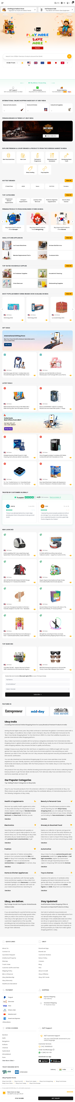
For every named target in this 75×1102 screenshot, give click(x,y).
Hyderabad (6, 1051)
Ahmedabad (6, 1054)
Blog (40, 964)
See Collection (51, 134)
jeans (9, 861)
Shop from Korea (61, 1081)
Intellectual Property (9, 958)
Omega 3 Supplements (9, 201)
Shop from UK (18, 1081)
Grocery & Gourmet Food (51, 825)
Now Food (17, 815)
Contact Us (6, 951)
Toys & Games (47, 873)
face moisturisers (58, 815)
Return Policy (43, 958)
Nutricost (8, 815)
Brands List (42, 951)
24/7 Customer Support (52, 1036)
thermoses (24, 882)
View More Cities (8, 1060)
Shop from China (7, 1083)
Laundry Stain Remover (23, 201)
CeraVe (69, 815)
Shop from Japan (31, 1081)
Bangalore (5, 1041)
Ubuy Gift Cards (44, 977)
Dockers (51, 186)
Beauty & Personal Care (51, 801)
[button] (57, 3)
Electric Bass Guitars (52, 201)
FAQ (40, 968)
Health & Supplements (14, 801)
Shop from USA (6, 1081)
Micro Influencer (7, 974)
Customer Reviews (45, 955)
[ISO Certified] (20, 1072)
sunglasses (21, 863)
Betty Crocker (66, 186)
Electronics (9, 825)
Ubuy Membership (8, 977)
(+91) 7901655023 (46, 1046)
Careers (41, 961)
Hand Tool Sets (66, 201)
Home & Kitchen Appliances (16, 873)
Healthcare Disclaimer (9, 984)
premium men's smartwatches (18, 839)
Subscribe (37, 694)
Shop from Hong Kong (46, 1081)
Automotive (46, 849)
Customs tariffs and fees (10, 968)
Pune (3, 1057)
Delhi (3, 1038)
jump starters (62, 856)
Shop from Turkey (21, 1083)
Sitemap (5, 961)
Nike (29, 856)
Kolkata (5, 1044)
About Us (5, 948)
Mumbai (5, 1035)
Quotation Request (8, 955)
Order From (10, 63)
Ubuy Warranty (7, 980)
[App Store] (44, 1061)
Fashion (8, 849)
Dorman (67, 863)
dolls (50, 887)
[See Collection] (37, 131)
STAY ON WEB (19, 1098)
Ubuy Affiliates (43, 974)
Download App (44, 948)
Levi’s (6, 858)
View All (68, 180)
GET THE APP (56, 1098)
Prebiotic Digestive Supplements (37, 201)
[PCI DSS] (6, 1072)
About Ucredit (43, 971)
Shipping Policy (7, 971)
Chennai (5, 1048)
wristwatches (9, 863)
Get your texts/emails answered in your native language (57, 1039)
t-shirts (33, 858)
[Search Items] (69, 56)
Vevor (23, 186)
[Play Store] (55, 1061)
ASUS (9, 186)
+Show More (6, 1022)
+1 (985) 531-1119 (46, 1052)
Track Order (6, 964)
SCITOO (37, 186)
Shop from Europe (34, 1083)
